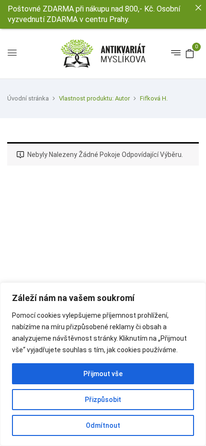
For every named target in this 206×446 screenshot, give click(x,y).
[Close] (198, 7)
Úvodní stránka (28, 98)
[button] (189, 53)
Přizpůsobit (103, 399)
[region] (103, 364)
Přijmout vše (103, 374)
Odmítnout (103, 425)
